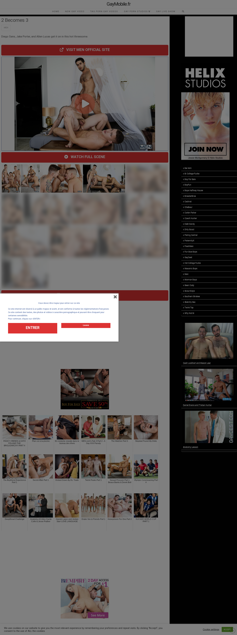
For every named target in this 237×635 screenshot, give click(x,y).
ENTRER (33, 328)
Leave (86, 325)
